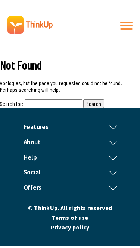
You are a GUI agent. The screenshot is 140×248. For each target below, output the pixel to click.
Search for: (12, 103)
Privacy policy (70, 227)
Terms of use (70, 217)
